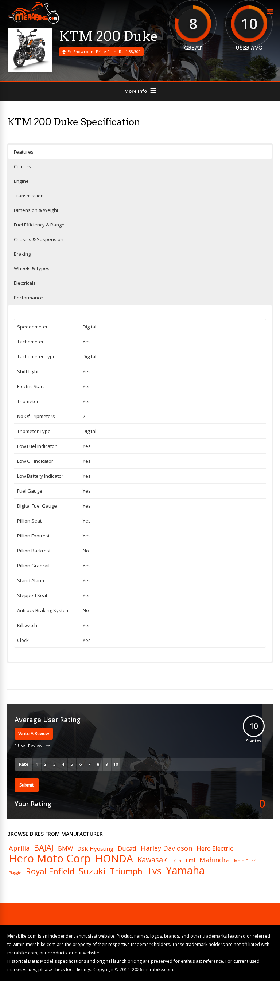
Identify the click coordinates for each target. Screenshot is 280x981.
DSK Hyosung (95, 848)
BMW (65, 849)
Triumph (126, 871)
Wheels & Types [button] (32, 268)
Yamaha (185, 870)
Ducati (127, 849)
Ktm (177, 861)
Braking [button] (22, 254)
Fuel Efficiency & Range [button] (39, 224)
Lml (190, 860)
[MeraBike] (33, 22)
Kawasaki (153, 859)
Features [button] (24, 152)
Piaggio (15, 873)
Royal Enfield (50, 871)
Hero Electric (215, 849)
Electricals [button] (25, 283)
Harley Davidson (166, 848)
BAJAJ (44, 847)
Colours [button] (22, 166)
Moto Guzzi (245, 861)
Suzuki (92, 871)
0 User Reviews (29, 745)
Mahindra (214, 859)
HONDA (114, 858)
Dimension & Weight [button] (36, 210)
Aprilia (19, 848)
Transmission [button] (29, 195)
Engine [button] (21, 181)
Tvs (154, 870)
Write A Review (33, 733)
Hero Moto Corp (50, 858)
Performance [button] (28, 297)
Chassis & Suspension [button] (38, 239)
